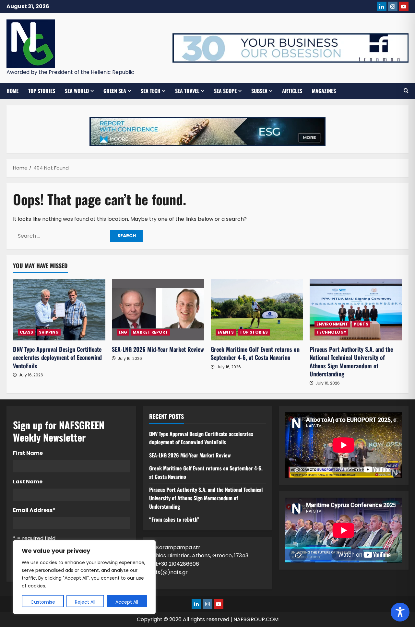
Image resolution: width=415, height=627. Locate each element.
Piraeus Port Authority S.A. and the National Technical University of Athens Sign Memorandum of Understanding (351, 361)
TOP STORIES (41, 91)
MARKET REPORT (150, 332)
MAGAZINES (324, 91)
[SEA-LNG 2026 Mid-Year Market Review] (158, 309)
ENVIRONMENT (332, 324)
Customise (42, 602)
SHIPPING (49, 332)
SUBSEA (259, 91)
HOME (12, 91)
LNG (123, 332)
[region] (84, 577)
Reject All (85, 602)
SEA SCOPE (225, 91)
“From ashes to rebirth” (174, 519)
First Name (28, 453)
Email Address (34, 510)
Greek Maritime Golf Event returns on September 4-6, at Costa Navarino (255, 353)
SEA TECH (150, 91)
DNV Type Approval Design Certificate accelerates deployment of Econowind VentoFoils (57, 357)
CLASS (26, 332)
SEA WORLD (77, 91)
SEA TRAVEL (187, 91)
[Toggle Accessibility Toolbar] (400, 612)
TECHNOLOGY (331, 332)
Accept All (126, 602)
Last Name (27, 481)
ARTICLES (292, 91)
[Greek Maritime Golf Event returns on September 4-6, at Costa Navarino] (257, 309)
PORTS (361, 324)
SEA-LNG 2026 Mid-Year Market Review (158, 349)
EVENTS (226, 332)
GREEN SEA (114, 91)
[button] (406, 90)
